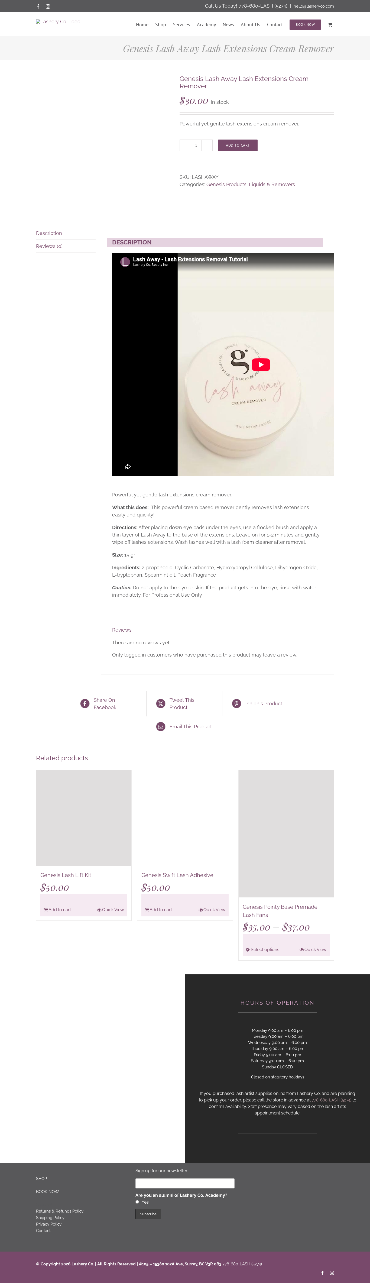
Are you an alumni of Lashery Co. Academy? (181, 1195)
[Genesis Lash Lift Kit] (83, 817)
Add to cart (238, 145)
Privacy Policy (48, 1224)
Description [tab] (49, 233)
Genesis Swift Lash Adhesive (177, 875)
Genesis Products (226, 184)
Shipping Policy (50, 1217)
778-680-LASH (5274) (263, 6)
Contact (43, 1230)
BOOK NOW (47, 1191)
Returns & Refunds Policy (59, 1211)
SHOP (41, 1178)
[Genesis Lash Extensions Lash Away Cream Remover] (103, 143)
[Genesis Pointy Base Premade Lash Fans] (286, 833)
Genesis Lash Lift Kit (65, 875)
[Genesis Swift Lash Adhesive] (184, 817)
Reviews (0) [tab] (49, 246)
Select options (265, 949)
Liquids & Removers (272, 184)
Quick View (113, 909)
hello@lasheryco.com (313, 6)
